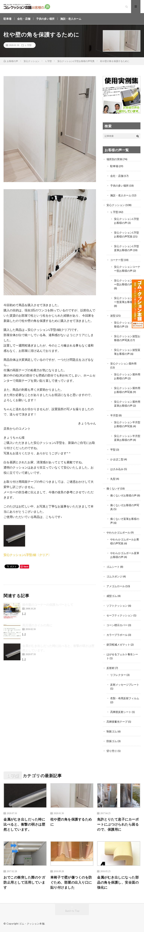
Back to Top (72, 910)
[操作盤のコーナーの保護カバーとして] (12, 610)
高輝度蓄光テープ (117, 721)
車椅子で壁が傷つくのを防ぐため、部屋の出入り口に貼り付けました (71, 882)
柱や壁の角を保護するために (71, 821)
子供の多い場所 (45, 18)
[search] (137, 136)
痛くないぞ (113, 488)
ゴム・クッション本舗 (31, 923)
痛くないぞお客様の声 (123, 495)
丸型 (113, 478)
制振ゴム (111, 731)
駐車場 (7, 18)
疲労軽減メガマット (118, 644)
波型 (113, 315)
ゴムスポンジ (114, 576)
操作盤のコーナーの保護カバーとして (47, 604)
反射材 (110, 667)
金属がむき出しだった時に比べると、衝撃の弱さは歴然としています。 (24, 824)
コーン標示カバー (117, 625)
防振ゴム (111, 741)
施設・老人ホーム (70, 18)
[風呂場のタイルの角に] (12, 631)
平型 (113, 449)
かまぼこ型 (116, 459)
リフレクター (118, 674)
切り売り (111, 750)
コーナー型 (116, 259)
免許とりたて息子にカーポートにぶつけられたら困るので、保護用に (118, 824)
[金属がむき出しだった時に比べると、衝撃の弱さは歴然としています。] (12, 651)
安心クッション (115, 205)
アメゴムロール (115, 586)
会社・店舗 (23, 18)
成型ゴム (111, 595)
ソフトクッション (117, 605)
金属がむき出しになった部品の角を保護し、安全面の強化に (118, 882)
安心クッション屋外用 (123, 363)
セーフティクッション (119, 615)
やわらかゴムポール (118, 532)
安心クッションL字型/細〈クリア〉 (27, 554)
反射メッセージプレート (124, 684)
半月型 (114, 415)
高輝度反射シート (120, 711)
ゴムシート (113, 566)
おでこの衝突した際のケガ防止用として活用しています (24, 882)
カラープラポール (117, 634)
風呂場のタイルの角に (37, 625)
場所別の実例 (114, 159)
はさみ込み (116, 469)
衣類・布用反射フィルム (124, 698)
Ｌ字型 (28, 45)
